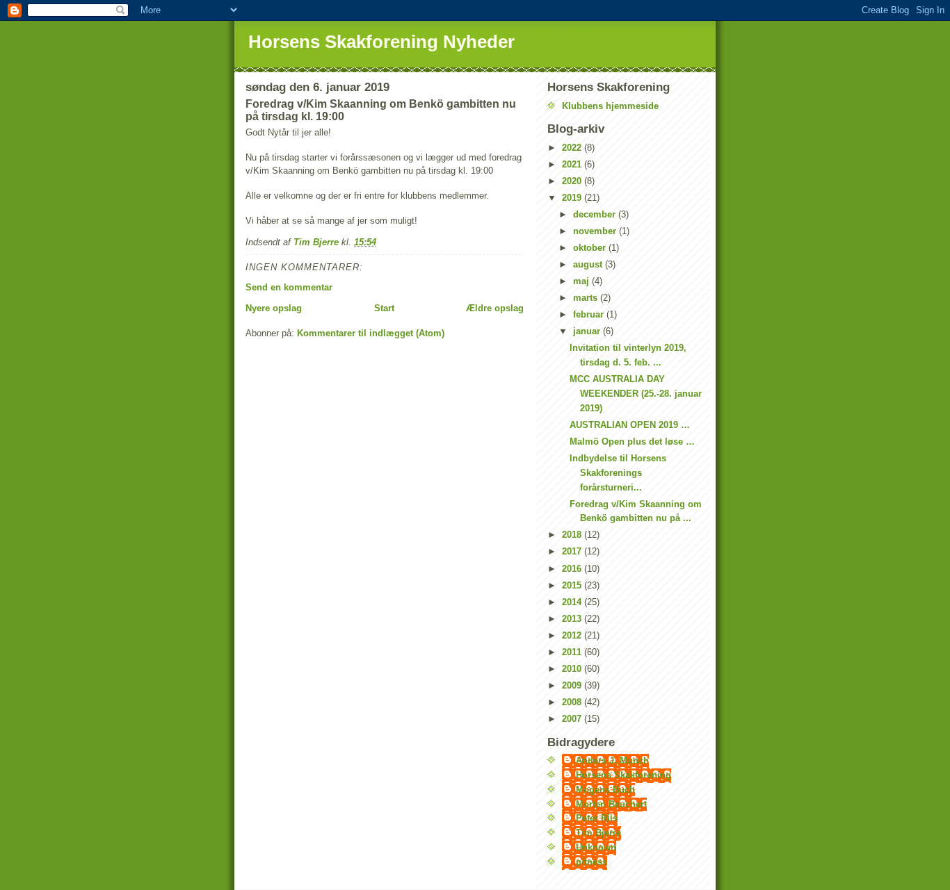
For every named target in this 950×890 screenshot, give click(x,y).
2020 (573, 181)
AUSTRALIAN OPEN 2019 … (630, 425)
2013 (573, 618)
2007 (573, 719)
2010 (573, 669)
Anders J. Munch (612, 760)
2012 (573, 635)
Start (384, 308)
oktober (591, 247)
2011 (573, 652)
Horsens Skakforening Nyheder (381, 41)
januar (588, 331)
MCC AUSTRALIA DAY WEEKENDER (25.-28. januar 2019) (636, 393)
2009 (573, 685)
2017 (573, 551)
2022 (573, 147)
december (595, 214)
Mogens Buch (605, 789)
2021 (573, 164)
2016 (573, 568)
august (589, 264)
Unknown (596, 847)
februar (589, 314)
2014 (573, 602)
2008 (573, 702)
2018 (573, 534)
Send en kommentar (288, 287)
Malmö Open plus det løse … (632, 441)
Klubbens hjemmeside (610, 106)
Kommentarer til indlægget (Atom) (370, 333)
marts (586, 297)
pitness (591, 862)
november (596, 231)
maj (582, 281)
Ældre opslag (495, 308)
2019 (573, 197)
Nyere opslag (273, 308)
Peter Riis (597, 818)
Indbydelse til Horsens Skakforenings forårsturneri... (618, 473)
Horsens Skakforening (623, 775)
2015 (573, 585)
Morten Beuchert (611, 804)
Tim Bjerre (598, 832)
